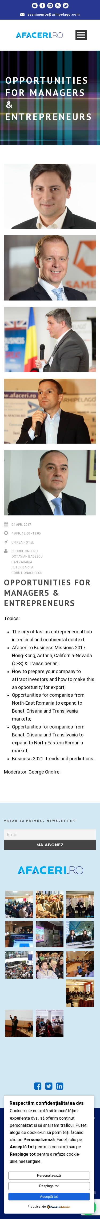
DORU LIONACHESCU (26, 573)
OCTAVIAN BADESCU (27, 556)
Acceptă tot (49, 1197)
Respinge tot (49, 1186)
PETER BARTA (22, 567)
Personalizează (49, 1175)
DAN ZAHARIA (21, 562)
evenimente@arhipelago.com (53, 14)
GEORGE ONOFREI (24, 551)
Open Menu (81, 35)
